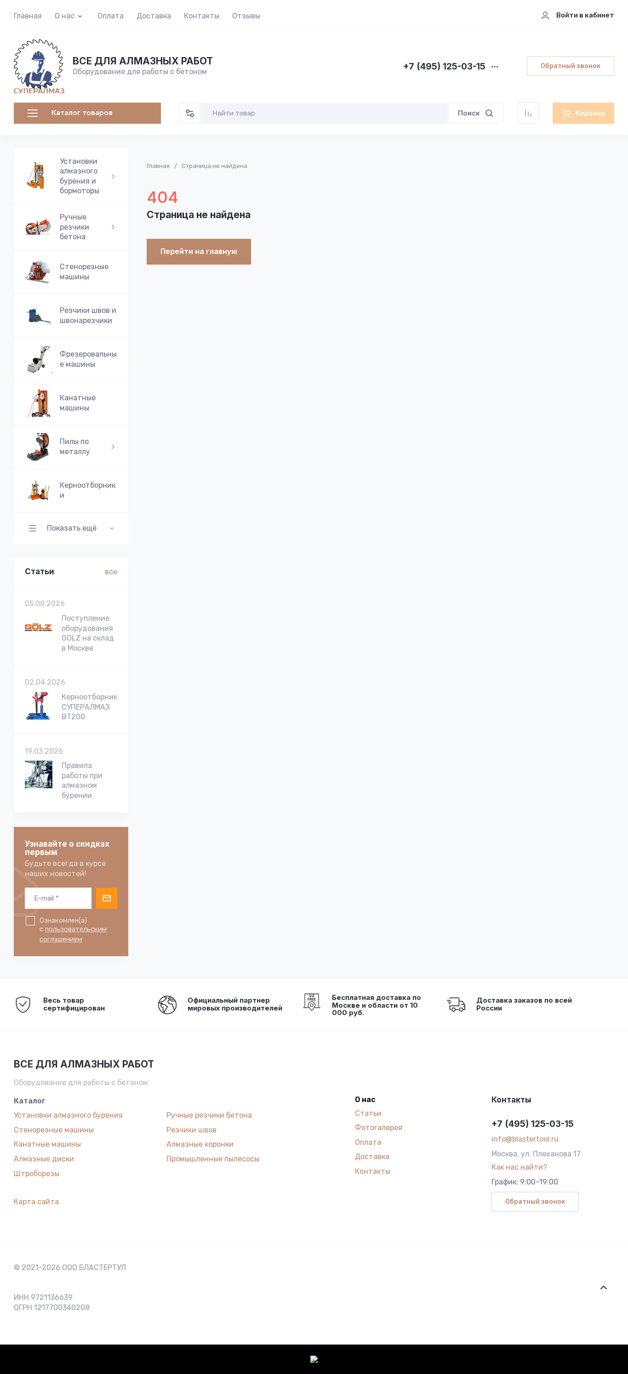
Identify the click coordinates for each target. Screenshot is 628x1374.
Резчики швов (191, 1130)
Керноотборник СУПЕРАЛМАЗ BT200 (89, 707)
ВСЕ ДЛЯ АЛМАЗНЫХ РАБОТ (143, 61)
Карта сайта (36, 1201)
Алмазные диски (44, 1159)
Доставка (154, 16)
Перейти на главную (198, 251)
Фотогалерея (378, 1127)
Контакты (201, 16)
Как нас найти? (519, 1167)
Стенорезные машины (54, 1130)
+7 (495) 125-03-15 (444, 67)
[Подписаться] (106, 898)
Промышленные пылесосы (212, 1159)
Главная (28, 16)
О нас (64, 16)
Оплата (110, 16)
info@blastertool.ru (525, 1139)
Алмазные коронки (200, 1144)
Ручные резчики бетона (209, 1115)
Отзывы (246, 16)
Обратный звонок (570, 66)
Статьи (368, 1113)
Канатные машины (47, 1144)
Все (111, 571)
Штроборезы (36, 1173)
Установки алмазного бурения (68, 1115)
